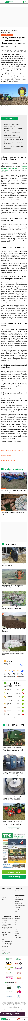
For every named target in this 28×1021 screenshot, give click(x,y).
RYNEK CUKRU (20, 450)
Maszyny (17, 929)
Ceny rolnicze (18, 937)
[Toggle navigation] (2, 2)
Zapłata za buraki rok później (12, 132)
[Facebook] (8, 51)
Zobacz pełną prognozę (9, 676)
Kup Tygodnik (4, 920)
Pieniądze (17, 922)
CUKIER (2, 453)
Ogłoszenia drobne (19, 899)
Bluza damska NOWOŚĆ (7, 941)
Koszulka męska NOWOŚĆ (5, 938)
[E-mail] (18, 51)
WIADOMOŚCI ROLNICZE (6, 455)
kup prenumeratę (14, 877)
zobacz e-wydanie (14, 872)
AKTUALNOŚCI (13, 450)
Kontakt (3, 890)
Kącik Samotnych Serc (20, 905)
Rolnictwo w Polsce (5, 32)
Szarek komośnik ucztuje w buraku (13, 139)
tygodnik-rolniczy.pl (5, 30)
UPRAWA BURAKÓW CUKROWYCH (8, 460)
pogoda (10, 661)
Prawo (16, 925)
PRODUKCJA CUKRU (10, 453)
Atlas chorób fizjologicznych (5, 935)
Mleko (16, 931)
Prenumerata (18, 939)
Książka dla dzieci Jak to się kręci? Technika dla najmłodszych (7, 945)
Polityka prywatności (6, 895)
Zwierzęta (17, 933)
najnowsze (10, 544)
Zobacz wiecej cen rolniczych (11, 717)
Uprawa (17, 927)
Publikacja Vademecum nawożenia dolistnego (7, 931)
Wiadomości (14, 30)
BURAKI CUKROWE (5, 450)
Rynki (16, 920)
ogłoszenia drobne (15, 724)
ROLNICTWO (17, 453)
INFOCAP (17, 935)
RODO (3, 899)
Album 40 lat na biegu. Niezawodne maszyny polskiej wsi (6, 924)
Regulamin (4, 897)
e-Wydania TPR (18, 903)
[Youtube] (8, 953)
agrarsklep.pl (18, 909)
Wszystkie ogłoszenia (14, 828)
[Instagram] (5, 953)
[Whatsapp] (21, 51)
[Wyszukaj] (26, 2)
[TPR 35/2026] (14, 850)
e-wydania (17, 942)
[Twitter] (11, 51)
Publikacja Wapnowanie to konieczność (7, 928)
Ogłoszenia (17, 944)
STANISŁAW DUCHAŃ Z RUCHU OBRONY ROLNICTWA (12, 457)
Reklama (3, 893)
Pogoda (17, 897)
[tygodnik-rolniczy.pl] (9, 2)
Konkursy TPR (18, 901)
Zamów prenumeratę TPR (7, 918)
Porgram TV (17, 907)
